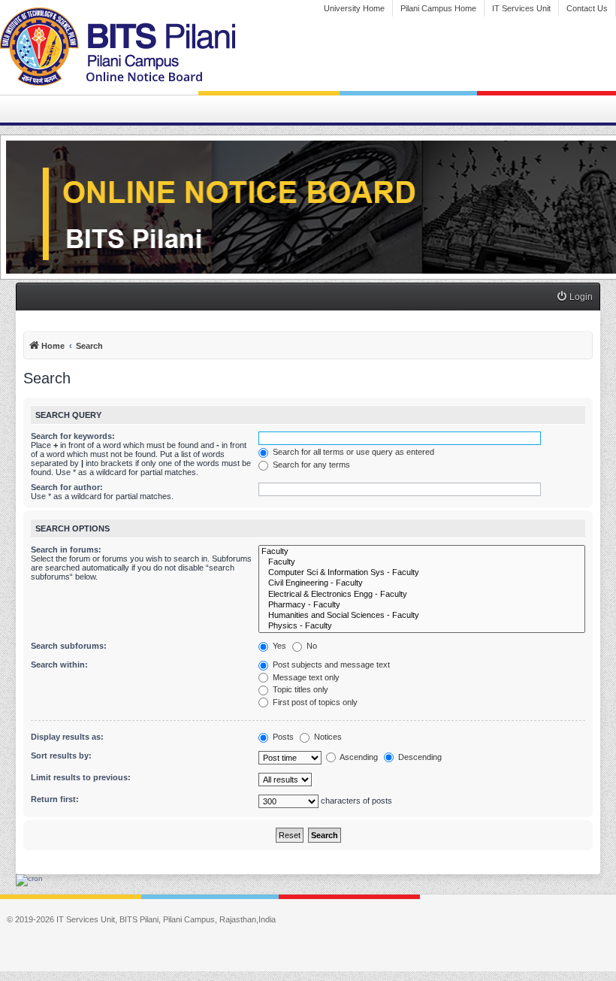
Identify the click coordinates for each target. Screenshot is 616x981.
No (310, 645)
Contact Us (587, 8)
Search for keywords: (73, 436)
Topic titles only (299, 689)
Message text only (305, 677)
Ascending (358, 756)
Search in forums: (66, 549)
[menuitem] (574, 297)
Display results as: (67, 736)
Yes (278, 645)
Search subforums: (69, 645)
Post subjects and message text (330, 664)
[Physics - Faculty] (422, 626)
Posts (282, 736)
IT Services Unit (521, 8)
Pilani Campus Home (438, 8)
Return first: (55, 799)
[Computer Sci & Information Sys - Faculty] (422, 573)
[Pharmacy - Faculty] (422, 605)
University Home (354, 8)
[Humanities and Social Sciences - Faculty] (422, 615)
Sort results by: (61, 755)
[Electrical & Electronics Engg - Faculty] (422, 594)
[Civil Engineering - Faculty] (422, 583)
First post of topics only (314, 702)
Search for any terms (310, 464)
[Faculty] (422, 552)
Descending (419, 756)
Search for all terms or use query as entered (352, 451)
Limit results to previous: (81, 777)
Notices (327, 736)
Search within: (59, 664)
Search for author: (67, 487)
